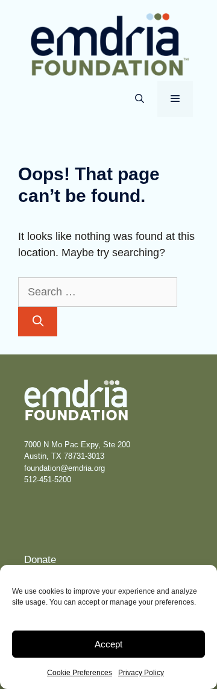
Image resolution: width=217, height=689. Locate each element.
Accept (108, 644)
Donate (40, 559)
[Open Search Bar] (139, 99)
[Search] (37, 321)
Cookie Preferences (79, 673)
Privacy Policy (141, 673)
